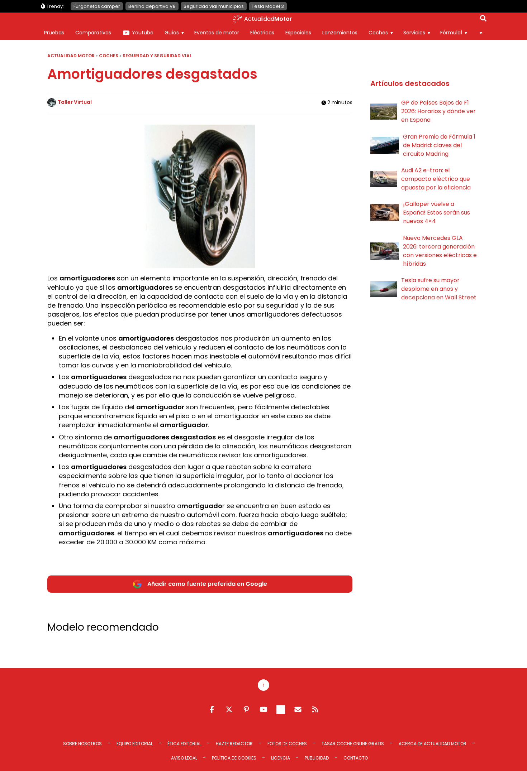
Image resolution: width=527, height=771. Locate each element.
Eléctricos (262, 32)
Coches (378, 32)
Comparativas (93, 32)
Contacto (355, 758)
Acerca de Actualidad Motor (432, 744)
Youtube (142, 32)
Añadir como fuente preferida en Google (207, 584)
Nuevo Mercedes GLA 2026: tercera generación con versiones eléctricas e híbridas (440, 251)
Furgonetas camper (96, 6)
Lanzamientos (339, 32)
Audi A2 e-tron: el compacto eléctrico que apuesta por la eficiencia (436, 179)
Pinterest (246, 709)
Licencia (280, 758)
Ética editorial (184, 744)
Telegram (280, 709)
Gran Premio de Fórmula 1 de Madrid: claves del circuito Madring (439, 145)
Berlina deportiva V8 (152, 6)
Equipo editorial (135, 744)
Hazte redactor (234, 744)
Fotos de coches (287, 744)
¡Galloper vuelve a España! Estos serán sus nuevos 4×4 (436, 212)
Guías (172, 32)
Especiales (298, 32)
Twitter (229, 709)
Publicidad (317, 758)
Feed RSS (315, 709)
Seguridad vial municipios (214, 6)
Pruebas (54, 32)
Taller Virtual (75, 102)
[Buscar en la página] (483, 20)
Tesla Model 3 (268, 6)
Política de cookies (234, 758)
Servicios (414, 32)
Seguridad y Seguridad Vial (157, 56)
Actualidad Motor (71, 56)
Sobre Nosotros (82, 744)
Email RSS (298, 709)
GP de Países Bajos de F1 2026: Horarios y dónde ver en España (438, 111)
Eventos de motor (216, 32)
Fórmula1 (451, 32)
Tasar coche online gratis (353, 744)
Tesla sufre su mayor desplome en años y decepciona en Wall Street (438, 289)
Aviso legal (184, 758)
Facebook (212, 709)
